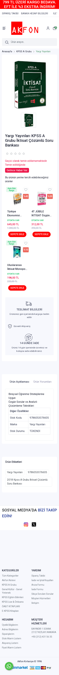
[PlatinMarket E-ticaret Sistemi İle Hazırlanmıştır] (17, 667)
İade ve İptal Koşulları (42, 580)
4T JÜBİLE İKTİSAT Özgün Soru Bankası (40, 213)
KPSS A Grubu (9, 584)
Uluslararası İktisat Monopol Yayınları (16, 267)
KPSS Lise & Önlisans (13, 602)
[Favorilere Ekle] (26, 190)
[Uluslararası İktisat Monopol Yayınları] (17, 252)
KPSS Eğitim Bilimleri (12, 597)
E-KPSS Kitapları (10, 611)
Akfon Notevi (8, 580)
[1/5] (7, 153)
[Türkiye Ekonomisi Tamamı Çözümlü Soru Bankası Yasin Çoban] (17, 199)
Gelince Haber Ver (17, 170)
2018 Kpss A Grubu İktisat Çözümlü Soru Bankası (27, 481)
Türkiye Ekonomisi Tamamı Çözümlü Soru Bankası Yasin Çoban (15, 213)
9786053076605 (37, 472)
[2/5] (9, 153)
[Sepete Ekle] (17, 234)
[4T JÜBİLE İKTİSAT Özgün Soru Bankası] (41, 199)
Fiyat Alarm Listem (11, 647)
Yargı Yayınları (15, 472)
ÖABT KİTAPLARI (11, 606)
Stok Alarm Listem (11, 638)
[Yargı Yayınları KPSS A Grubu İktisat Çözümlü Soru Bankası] (29, 84)
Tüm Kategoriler (10, 575)
